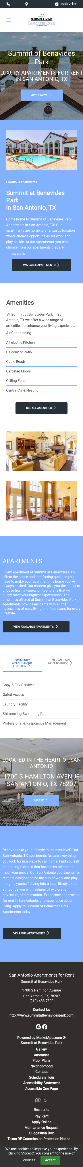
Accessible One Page (41, 1088)
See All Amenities (39, 408)
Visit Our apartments (29, 933)
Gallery (41, 1049)
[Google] (39, 1026)
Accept (50, 1160)
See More (18, 253)
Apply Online (68, 3)
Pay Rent (41, 1116)
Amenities (41, 1055)
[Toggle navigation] (9, 20)
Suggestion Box (41, 1133)
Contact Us (41, 1010)
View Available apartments (33, 626)
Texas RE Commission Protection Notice (39, 1139)
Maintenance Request (41, 1128)
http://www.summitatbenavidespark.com (41, 1015)
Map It (39, 800)
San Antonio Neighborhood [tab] (59, 662)
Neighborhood (42, 1066)
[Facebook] (44, 1026)
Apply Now (39, 95)
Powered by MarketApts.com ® (41, 1038)
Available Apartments (39, 265)
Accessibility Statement (41, 1083)
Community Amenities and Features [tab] (22, 663)
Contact (41, 1072)
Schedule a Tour (41, 1077)
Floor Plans (41, 1060)
